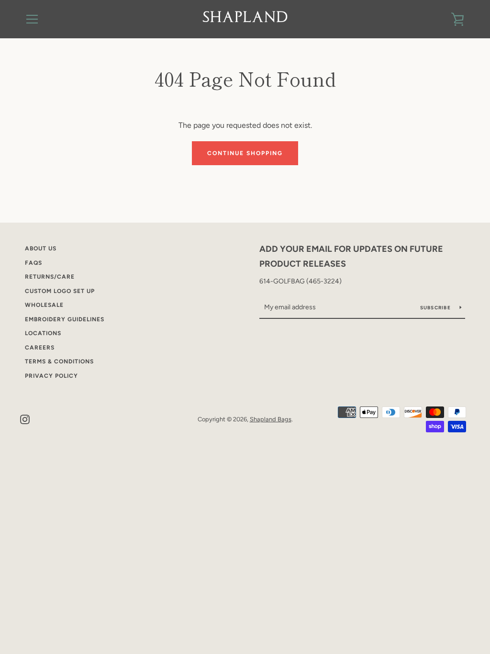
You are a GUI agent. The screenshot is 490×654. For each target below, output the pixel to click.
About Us (40, 248)
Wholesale (44, 305)
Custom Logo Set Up (60, 291)
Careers (40, 347)
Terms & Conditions (59, 361)
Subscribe (436, 307)
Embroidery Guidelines (64, 319)
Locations (43, 333)
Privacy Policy (51, 375)
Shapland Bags (270, 419)
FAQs (33, 262)
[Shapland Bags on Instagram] (25, 418)
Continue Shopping (245, 153)
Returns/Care (50, 276)
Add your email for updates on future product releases (351, 256)
